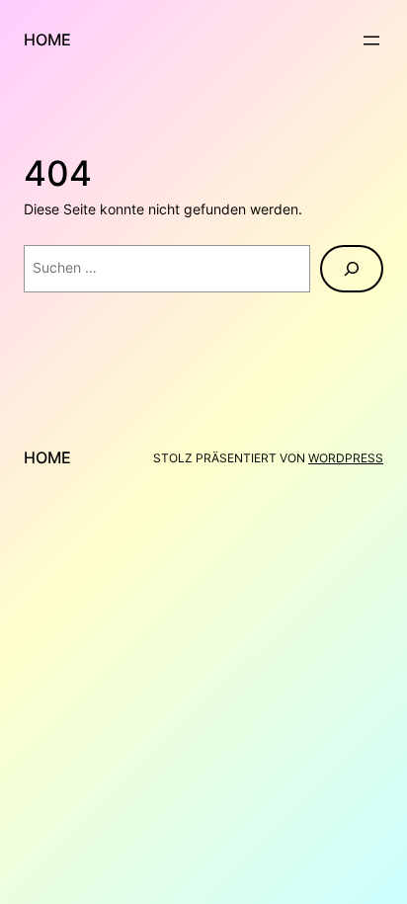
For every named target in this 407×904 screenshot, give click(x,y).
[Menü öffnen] (371, 40)
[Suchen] (351, 268)
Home (47, 39)
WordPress (345, 458)
